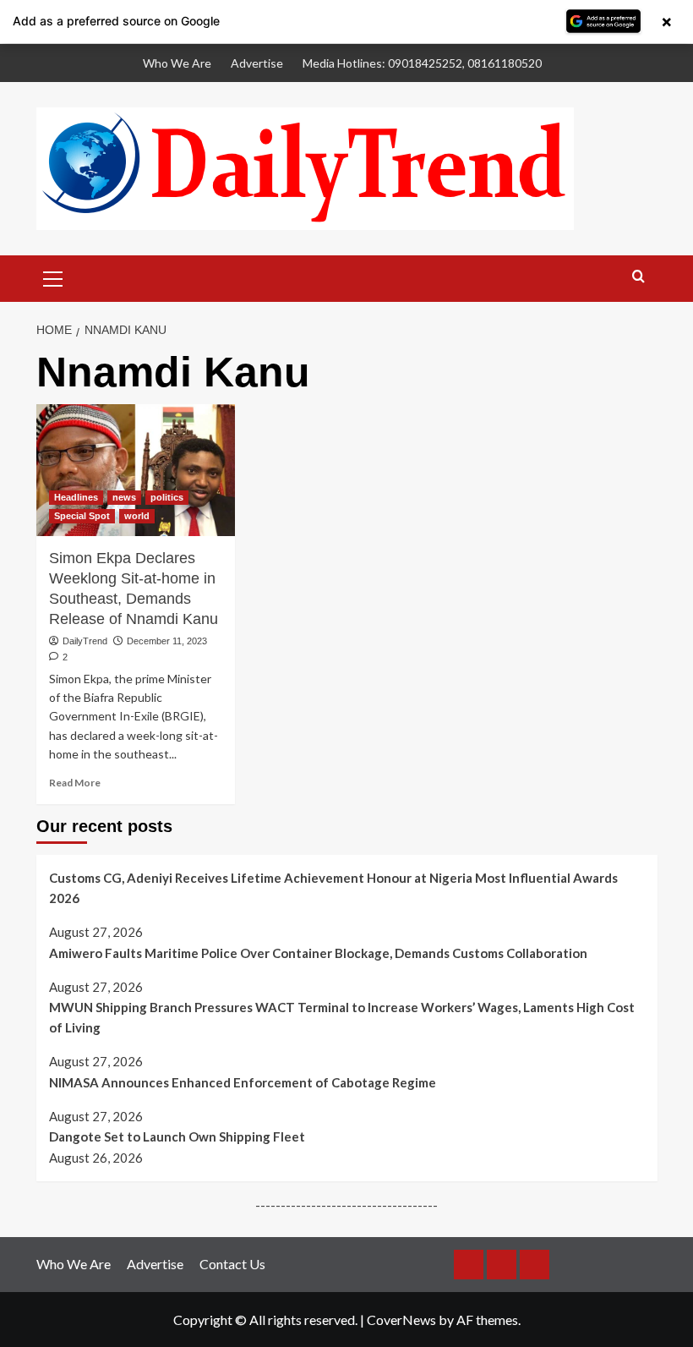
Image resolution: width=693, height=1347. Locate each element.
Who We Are (177, 63)
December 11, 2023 (167, 641)
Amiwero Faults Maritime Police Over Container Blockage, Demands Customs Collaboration (318, 953)
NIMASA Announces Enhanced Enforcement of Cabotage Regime (242, 1082)
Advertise (257, 63)
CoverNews (401, 1319)
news (124, 497)
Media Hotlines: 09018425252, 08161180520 (422, 63)
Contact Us (232, 1264)
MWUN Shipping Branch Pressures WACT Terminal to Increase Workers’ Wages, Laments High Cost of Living (342, 1017)
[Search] (638, 277)
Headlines (76, 497)
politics (166, 497)
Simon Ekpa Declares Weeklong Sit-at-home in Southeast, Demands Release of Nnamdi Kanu (133, 588)
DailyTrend (85, 641)
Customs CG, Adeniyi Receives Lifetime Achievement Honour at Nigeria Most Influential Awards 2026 (333, 888)
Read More (75, 782)
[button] (53, 276)
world (137, 516)
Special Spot (82, 516)
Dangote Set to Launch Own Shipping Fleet (177, 1136)
